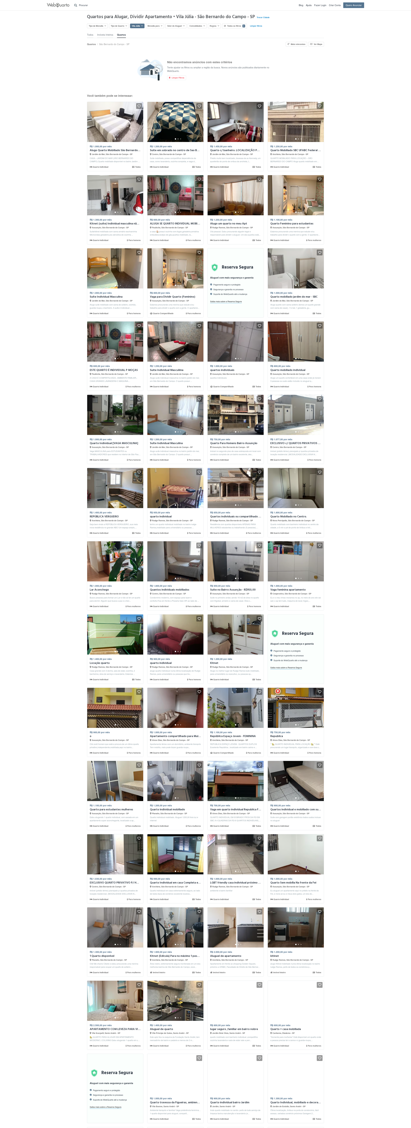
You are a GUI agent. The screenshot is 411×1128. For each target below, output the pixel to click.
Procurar (83, 5)
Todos (90, 34)
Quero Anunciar (354, 5)
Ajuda (309, 5)
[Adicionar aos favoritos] (139, 106)
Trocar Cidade (263, 17)
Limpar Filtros (178, 77)
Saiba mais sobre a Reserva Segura (226, 301)
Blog (301, 5)
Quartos (121, 34)
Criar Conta (335, 5)
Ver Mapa (318, 44)
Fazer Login (320, 5)
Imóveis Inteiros (105, 34)
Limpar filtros (256, 25)
